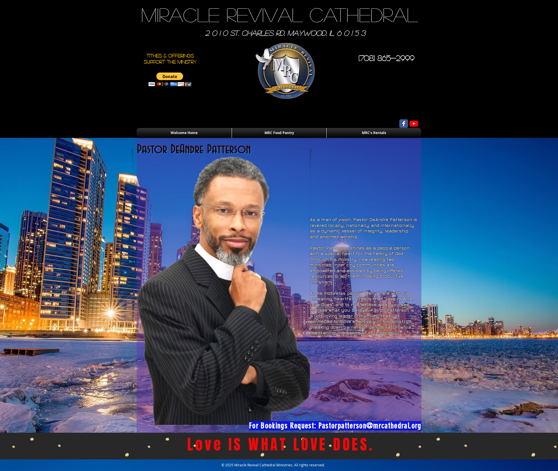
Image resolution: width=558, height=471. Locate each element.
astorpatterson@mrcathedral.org (371, 425)
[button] (170, 79)
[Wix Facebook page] (403, 123)
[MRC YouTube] (413, 123)
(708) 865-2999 (386, 58)
